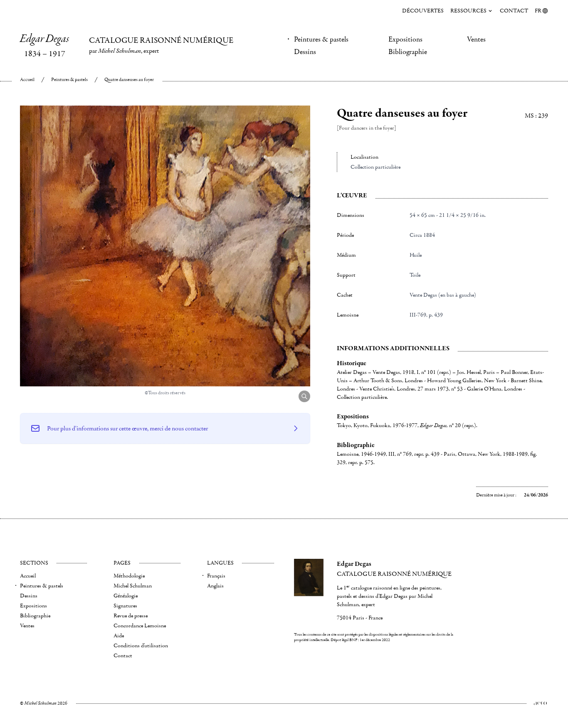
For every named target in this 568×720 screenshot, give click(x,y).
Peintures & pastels (321, 39)
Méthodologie (129, 576)
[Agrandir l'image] (304, 396)
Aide (119, 635)
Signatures (125, 605)
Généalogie (126, 596)
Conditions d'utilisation (141, 645)
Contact (514, 11)
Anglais (215, 586)
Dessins (305, 52)
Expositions (405, 39)
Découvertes (423, 11)
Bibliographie (407, 52)
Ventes (476, 39)
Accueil (27, 79)
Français (216, 576)
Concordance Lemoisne (140, 625)
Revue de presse (131, 615)
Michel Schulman (133, 586)
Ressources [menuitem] (468, 11)
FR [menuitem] (538, 11)
